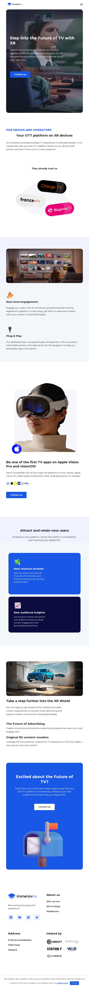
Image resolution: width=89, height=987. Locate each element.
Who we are (53, 901)
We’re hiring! (53, 906)
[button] (81, 4)
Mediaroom (52, 911)
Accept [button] (74, 983)
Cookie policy (13, 975)
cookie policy (62, 983)
